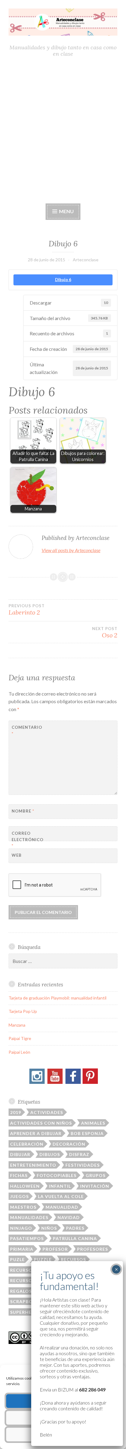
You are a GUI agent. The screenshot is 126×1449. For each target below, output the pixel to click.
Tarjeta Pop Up (23, 1011)
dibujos (49, 1154)
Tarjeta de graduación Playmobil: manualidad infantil (57, 997)
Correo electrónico (27, 839)
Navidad (68, 1217)
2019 (15, 1112)
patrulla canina (75, 1238)
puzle (17, 1259)
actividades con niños (41, 1123)
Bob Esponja (87, 1133)
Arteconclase (85, 259)
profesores (92, 1249)
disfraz (79, 1154)
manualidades (29, 1217)
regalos (21, 1291)
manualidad (62, 1207)
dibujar (20, 1154)
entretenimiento (33, 1165)
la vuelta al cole (61, 1196)
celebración (26, 1144)
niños (49, 1228)
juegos (19, 1196)
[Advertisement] (63, 130)
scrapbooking (29, 1301)
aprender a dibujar (35, 1133)
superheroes (27, 1312)
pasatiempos (27, 1238)
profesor (55, 1249)
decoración (69, 1144)
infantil (60, 1186)
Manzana (17, 1025)
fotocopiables (56, 1175)
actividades (46, 1112)
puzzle (43, 1259)
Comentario (27, 730)
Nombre (23, 811)
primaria (21, 1249)
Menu (66, 211)
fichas (19, 1175)
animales (93, 1123)
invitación (94, 1186)
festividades (82, 1165)
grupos (96, 1175)
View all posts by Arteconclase (71, 550)
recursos (73, 1259)
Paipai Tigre (20, 1038)
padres (75, 1228)
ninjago (21, 1228)
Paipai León (19, 1052)
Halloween (25, 1186)
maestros (23, 1207)
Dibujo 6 (63, 279)
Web (17, 855)
